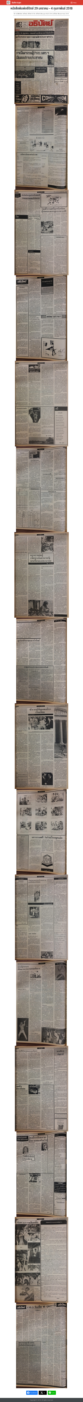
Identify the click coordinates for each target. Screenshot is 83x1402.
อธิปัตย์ (25, 13)
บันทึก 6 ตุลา (16, 2)
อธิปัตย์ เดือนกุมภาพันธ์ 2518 (44, 13)
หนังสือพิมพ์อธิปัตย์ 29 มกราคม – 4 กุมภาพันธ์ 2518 (42, 8)
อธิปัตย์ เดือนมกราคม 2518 (61, 13)
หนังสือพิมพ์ (19, 13)
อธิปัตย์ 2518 (31, 13)
